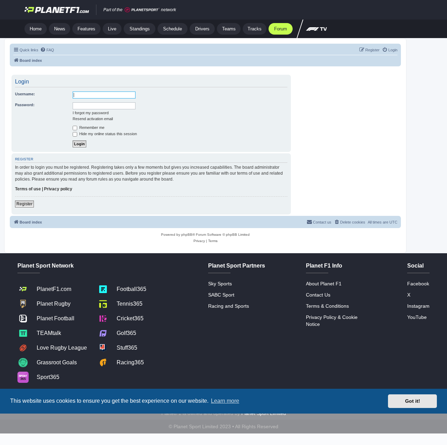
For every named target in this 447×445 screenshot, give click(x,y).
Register (24, 204)
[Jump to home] (56, 10)
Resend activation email (93, 119)
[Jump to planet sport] (142, 10)
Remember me (91, 127)
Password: (25, 105)
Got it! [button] (412, 401)
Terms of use (28, 189)
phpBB (186, 234)
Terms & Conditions (327, 306)
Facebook (418, 283)
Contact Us (318, 295)
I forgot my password (91, 113)
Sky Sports (220, 283)
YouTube (417, 317)
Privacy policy (58, 189)
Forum (280, 28)
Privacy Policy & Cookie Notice (332, 320)
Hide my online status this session (107, 134)
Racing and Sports (228, 306)
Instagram (418, 306)
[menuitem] (47, 50)
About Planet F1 (324, 283)
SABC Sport (221, 295)
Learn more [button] (225, 401)
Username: (25, 94)
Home (36, 28)
